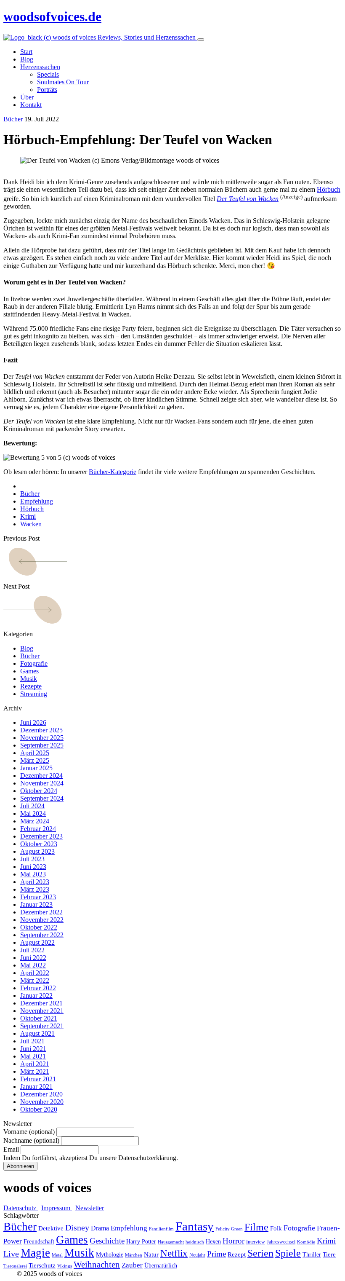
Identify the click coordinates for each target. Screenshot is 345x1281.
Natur (151, 1254)
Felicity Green (229, 1229)
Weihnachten (97, 1265)
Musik (28, 678)
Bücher (13, 119)
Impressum (56, 1207)
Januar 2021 (36, 1086)
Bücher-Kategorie (112, 471)
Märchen (133, 1255)
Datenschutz (20, 1207)
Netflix (174, 1253)
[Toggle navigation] (200, 39)
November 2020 (42, 1101)
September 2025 (42, 745)
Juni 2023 (33, 866)
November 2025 (42, 737)
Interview (255, 1242)
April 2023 (34, 881)
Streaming (33, 693)
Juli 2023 (32, 859)
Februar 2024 (38, 828)
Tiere (329, 1254)
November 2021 (42, 1010)
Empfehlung (36, 501)
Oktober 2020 (38, 1109)
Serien (260, 1253)
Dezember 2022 (41, 912)
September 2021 (42, 1025)
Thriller (312, 1255)
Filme (256, 1227)
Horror (233, 1240)
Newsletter (89, 1207)
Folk (276, 1228)
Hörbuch (328, 189)
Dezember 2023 (41, 836)
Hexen (213, 1241)
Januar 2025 (36, 768)
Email (11, 1149)
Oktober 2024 (38, 790)
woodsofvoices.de (52, 16)
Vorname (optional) (29, 1131)
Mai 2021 (33, 1056)
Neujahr (197, 1255)
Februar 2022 (38, 988)
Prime (216, 1253)
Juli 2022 (32, 950)
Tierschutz (42, 1265)
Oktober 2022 (38, 927)
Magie (35, 1252)
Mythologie (109, 1255)
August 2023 (37, 851)
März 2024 (34, 821)
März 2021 (34, 1071)
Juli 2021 (32, 1041)
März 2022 (34, 980)
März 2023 (34, 889)
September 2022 (42, 934)
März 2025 (34, 760)
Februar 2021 (38, 1079)
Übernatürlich (160, 1265)
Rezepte (31, 686)
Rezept (237, 1254)
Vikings (64, 1266)
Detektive (51, 1228)
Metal (57, 1255)
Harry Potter (141, 1241)
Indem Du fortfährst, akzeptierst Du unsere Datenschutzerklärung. (90, 1157)
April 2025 (34, 752)
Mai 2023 (33, 874)
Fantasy (194, 1226)
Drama (100, 1228)
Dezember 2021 (41, 1003)
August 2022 (37, 942)
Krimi (28, 516)
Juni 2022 (33, 957)
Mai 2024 (33, 813)
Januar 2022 (36, 995)
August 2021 (37, 1033)
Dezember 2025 (41, 730)
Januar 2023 (36, 904)
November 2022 (42, 919)
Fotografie (34, 663)
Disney (77, 1227)
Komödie (306, 1242)
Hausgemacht (171, 1242)
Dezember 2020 (41, 1094)
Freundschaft (39, 1241)
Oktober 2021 (38, 1018)
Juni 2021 (33, 1048)
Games (29, 671)
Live (11, 1253)
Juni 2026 (33, 722)
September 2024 (42, 798)
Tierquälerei (15, 1266)
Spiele (288, 1253)
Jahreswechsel (281, 1242)
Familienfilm (161, 1229)
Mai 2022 (33, 965)
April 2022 (34, 972)
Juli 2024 (32, 805)
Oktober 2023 (38, 843)
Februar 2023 (38, 896)
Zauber (132, 1265)
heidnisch (195, 1242)
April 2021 (34, 1063)
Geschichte (107, 1240)
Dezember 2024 (41, 775)
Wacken (31, 524)
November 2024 (42, 783)
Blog (26, 648)
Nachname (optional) (31, 1140)
